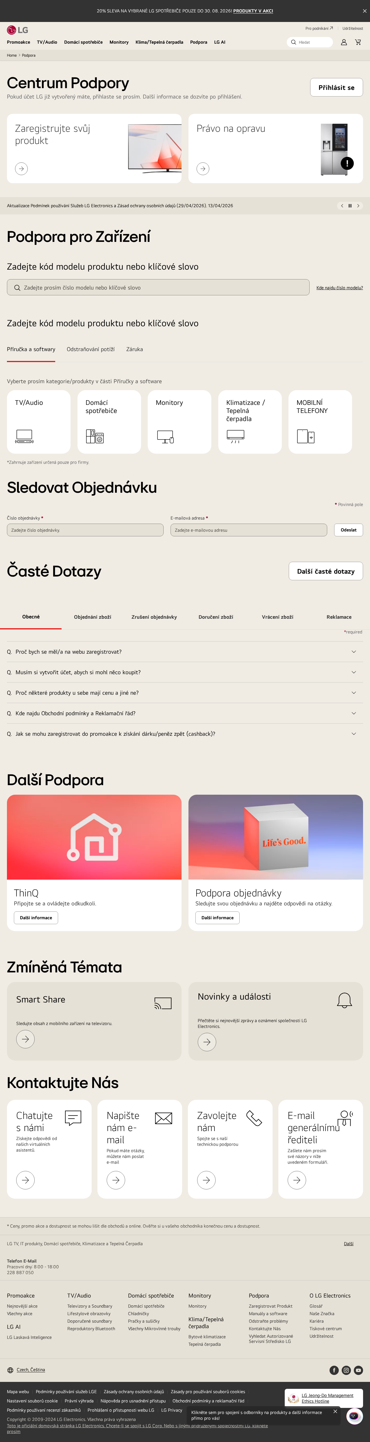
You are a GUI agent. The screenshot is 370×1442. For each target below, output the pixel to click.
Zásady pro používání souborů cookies (208, 1391)
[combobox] (158, 287)
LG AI (219, 42)
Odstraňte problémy (268, 1321)
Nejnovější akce (22, 1306)
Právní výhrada (79, 1401)
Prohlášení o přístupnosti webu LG (121, 1410)
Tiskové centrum (326, 1328)
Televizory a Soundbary (89, 1306)
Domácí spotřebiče (83, 42)
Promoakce (18, 42)
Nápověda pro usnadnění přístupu (133, 1401)
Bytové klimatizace (207, 1336)
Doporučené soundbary (89, 1321)
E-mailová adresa (198, 518)
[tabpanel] (185, 687)
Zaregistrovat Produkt (271, 1306)
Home (12, 55)
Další (349, 1243)
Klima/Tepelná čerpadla (159, 42)
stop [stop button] (350, 206)
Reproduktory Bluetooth (91, 1328)
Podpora (198, 42)
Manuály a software (268, 1313)
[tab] (34, 349)
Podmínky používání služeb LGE (66, 1391)
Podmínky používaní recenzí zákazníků (44, 1410)
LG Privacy (171, 1410)
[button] (310, 42)
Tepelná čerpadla (204, 1344)
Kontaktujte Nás (265, 1328)
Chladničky (138, 1313)
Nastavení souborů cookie (32, 1401)
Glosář (316, 1306)
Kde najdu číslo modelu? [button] (340, 287)
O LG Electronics (330, 1295)
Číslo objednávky (33, 518)
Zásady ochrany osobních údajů (134, 1391)
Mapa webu (18, 1391)
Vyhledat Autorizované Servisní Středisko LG (271, 1338)
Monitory (119, 42)
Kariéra (317, 1321)
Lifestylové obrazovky (88, 1313)
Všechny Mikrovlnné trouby (154, 1328)
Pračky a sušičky (144, 1321)
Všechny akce (19, 1313)
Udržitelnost (322, 1336)
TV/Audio (47, 42)
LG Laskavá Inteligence (29, 1337)
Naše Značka (322, 1313)
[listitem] (172, 206)
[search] (17, 287)
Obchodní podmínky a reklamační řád (208, 1401)
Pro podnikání (317, 28)
